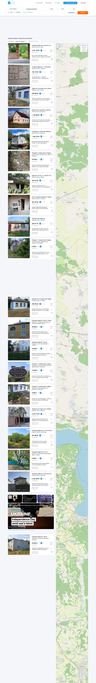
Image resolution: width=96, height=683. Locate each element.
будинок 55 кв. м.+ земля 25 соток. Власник (42, 175)
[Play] (44, 498)
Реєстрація (83, 2)
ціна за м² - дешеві (20, 41)
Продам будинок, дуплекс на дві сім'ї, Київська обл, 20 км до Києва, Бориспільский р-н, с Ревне (42, 45)
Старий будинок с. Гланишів (41, 67)
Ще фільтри (71, 12)
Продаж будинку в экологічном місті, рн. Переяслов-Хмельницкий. (42, 473)
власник (18, 12)
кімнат (51, 8)
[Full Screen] (57, 48)
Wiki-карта (84, 47)
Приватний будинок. (38, 218)
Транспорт (84, 50)
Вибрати (83, 12)
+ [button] (57, 45)
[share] (51, 504)
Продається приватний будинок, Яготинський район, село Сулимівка (42, 299)
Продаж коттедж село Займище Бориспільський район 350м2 (42, 409)
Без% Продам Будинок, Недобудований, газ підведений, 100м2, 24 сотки (42, 197)
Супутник (84, 48)
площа (62, 8)
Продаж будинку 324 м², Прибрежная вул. (42, 320)
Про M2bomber (39, 2)
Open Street (84, 45)
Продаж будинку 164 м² (39, 342)
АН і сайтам (57, 2)
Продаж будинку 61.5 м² (40, 452)
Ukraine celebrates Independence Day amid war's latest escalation (30, 505)
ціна (74, 8)
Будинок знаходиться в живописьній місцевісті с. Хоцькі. (42, 88)
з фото (11, 12)
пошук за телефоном (28, 12)
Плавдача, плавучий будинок (41, 131)
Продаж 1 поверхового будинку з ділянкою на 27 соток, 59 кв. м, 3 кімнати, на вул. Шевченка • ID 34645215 (42, 386)
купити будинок (13, 8)
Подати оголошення (71, 3)
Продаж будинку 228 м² (39, 536)
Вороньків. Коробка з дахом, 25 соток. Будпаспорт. (42, 110)
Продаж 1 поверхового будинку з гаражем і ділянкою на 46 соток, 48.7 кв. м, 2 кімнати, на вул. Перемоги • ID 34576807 (42, 240)
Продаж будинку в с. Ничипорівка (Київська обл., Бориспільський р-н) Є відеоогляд (42, 430)
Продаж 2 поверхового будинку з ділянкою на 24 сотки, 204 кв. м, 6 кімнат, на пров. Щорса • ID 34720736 (42, 153)
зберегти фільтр (34, 41)
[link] (10, 505)
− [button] (57, 46)
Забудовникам (48, 2)
